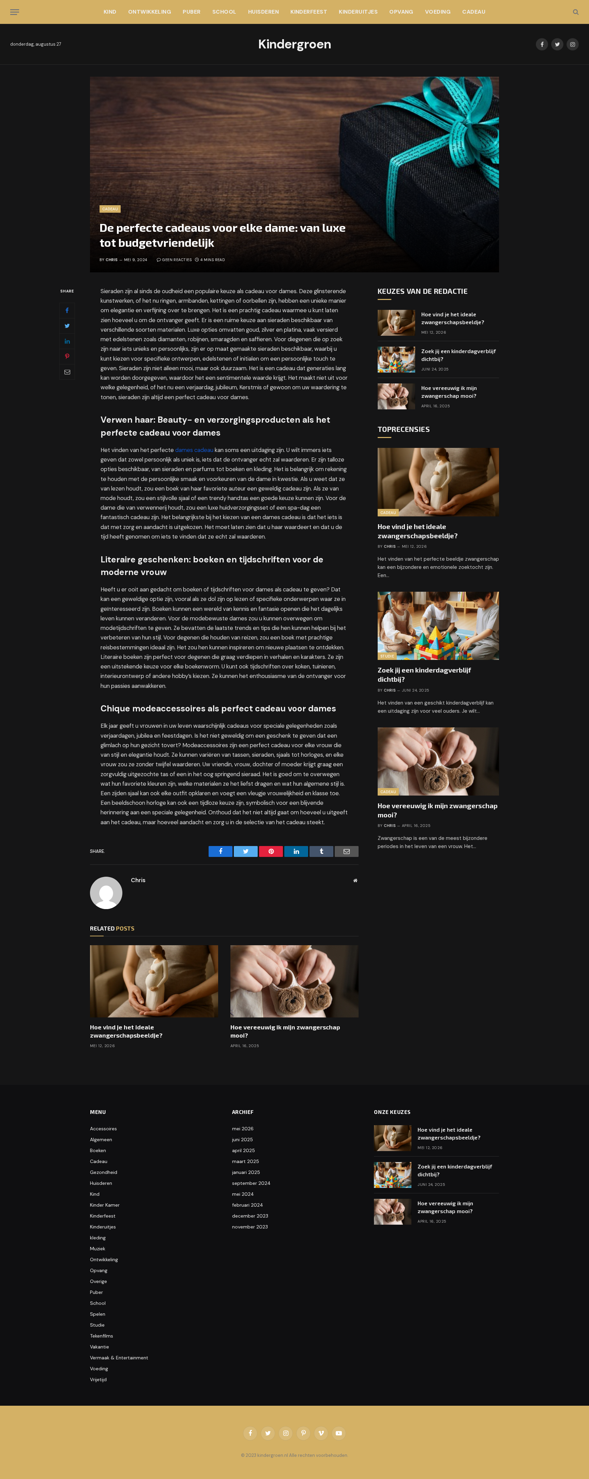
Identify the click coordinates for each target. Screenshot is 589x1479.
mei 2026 (243, 1129)
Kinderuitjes (358, 11)
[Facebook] (67, 310)
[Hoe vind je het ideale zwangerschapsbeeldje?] (154, 981)
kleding (98, 1238)
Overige (98, 1281)
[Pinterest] (67, 356)
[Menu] (14, 12)
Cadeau (473, 11)
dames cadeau (194, 450)
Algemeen (101, 1139)
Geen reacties (177, 259)
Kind (110, 11)
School (224, 11)
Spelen (97, 1314)
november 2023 (250, 1227)
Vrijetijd (98, 1379)
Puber (191, 11)
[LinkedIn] (67, 341)
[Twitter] (67, 326)
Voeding (438, 11)
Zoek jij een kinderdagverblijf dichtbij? (458, 355)
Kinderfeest (308, 11)
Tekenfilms (101, 1336)
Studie (387, 656)
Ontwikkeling (149, 11)
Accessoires (103, 1129)
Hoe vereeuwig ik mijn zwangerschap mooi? (285, 1031)
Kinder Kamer (105, 1205)
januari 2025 (246, 1172)
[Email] (67, 372)
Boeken (98, 1150)
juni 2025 (242, 1139)
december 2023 (250, 1216)
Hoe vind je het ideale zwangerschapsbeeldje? (126, 1031)
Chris (112, 259)
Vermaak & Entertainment (119, 1358)
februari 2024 (247, 1205)
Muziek (97, 1249)
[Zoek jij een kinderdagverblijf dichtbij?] (396, 360)
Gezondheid (103, 1172)
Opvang (401, 11)
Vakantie (99, 1347)
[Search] (575, 12)
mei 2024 (243, 1194)
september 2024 (251, 1183)
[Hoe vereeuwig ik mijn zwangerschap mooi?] (294, 981)
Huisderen (263, 11)
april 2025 (243, 1150)
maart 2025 (245, 1161)
